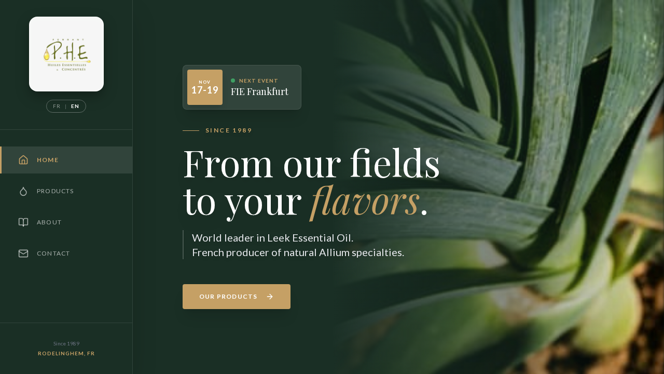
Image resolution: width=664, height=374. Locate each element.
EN (75, 106)
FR (57, 106)
